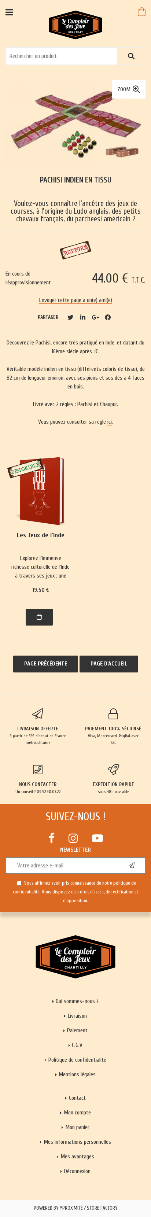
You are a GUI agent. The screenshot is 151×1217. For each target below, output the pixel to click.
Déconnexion (77, 1171)
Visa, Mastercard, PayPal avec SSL (113, 735)
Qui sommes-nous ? (77, 1001)
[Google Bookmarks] (95, 317)
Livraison (77, 1016)
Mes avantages (77, 1156)
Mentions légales (77, 1074)
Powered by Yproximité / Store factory (76, 1208)
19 (40, 590)
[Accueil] (75, 24)
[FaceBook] (107, 317)
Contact (77, 1098)
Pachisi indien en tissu (75, 180)
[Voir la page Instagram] (73, 838)
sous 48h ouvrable (113, 787)
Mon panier (77, 1127)
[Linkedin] (82, 317)
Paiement (77, 1030)
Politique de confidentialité (77, 1059)
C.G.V (77, 1045)
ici (109, 421)
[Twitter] (70, 317)
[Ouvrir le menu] (9, 11)
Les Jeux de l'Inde (41, 535)
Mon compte (77, 1112)
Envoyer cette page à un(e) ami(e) (75, 300)
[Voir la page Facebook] (51, 838)
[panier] (142, 11)
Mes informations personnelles (77, 1142)
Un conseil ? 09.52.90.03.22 (37, 787)
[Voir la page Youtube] (97, 838)
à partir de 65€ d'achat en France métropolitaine (38, 735)
